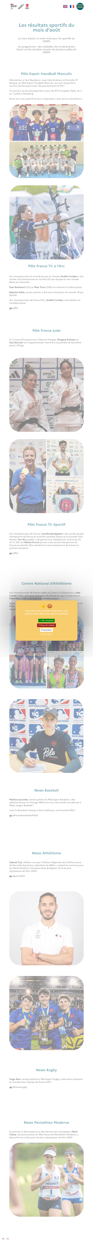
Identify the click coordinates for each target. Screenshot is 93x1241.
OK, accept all (47, 621)
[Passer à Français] (72, 6)
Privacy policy (46, 634)
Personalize (46, 630)
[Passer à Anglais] (65, 6)
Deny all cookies (47, 625)
